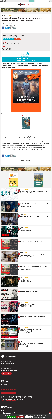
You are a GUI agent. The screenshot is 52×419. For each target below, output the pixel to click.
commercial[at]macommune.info (8, 389)
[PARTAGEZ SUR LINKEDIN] (9, 28)
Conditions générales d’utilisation (10, 370)
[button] (49, 1)
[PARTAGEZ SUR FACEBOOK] (3, 28)
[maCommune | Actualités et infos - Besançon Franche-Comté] (21, 4)
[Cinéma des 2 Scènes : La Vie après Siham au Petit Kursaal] (9, 219)
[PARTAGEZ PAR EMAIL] (11, 28)
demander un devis (8, 393)
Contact (4, 359)
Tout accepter (11, 417)
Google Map (18, 38)
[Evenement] (9, 231)
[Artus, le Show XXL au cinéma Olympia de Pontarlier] (9, 194)
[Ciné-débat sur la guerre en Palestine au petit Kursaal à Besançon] (9, 269)
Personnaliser (28, 417)
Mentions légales (7, 368)
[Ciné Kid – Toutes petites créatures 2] (9, 332)
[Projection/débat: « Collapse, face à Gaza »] (9, 244)
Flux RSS (5, 366)
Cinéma (10, 15)
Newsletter (6, 373)
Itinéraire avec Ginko (8, 38)
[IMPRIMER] (14, 28)
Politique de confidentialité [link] (39, 417)
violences (28, 160)
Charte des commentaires (8, 363)
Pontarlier (21, 189)
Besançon (4, 15)
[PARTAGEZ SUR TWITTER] (6, 28)
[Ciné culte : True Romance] (9, 306)
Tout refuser (20, 417)
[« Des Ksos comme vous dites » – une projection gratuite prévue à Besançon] (9, 256)
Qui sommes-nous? (7, 361)
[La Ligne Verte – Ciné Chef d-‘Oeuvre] (9, 281)
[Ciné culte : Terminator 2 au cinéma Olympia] (9, 319)
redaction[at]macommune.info (8, 386)
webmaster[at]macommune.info (8, 400)
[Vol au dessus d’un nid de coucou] (9, 294)
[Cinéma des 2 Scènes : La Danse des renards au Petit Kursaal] (9, 206)
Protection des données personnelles (11, 365)
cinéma (23, 160)
